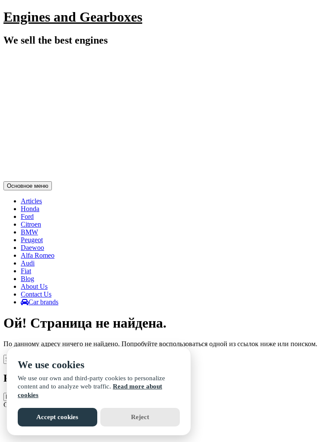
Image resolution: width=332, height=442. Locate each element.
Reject (140, 417)
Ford (27, 216)
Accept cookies (57, 417)
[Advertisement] (166, 115)
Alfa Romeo (37, 255)
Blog (27, 278)
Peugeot (32, 239)
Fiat (26, 271)
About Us (34, 286)
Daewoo (32, 247)
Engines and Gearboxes (72, 17)
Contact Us (36, 294)
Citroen (31, 224)
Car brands (43, 302)
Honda (30, 208)
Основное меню (27, 186)
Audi (28, 263)
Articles (31, 201)
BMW (29, 232)
